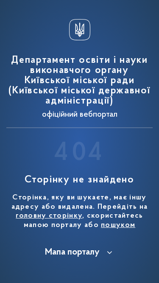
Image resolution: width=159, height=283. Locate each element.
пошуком (118, 225)
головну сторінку (49, 216)
